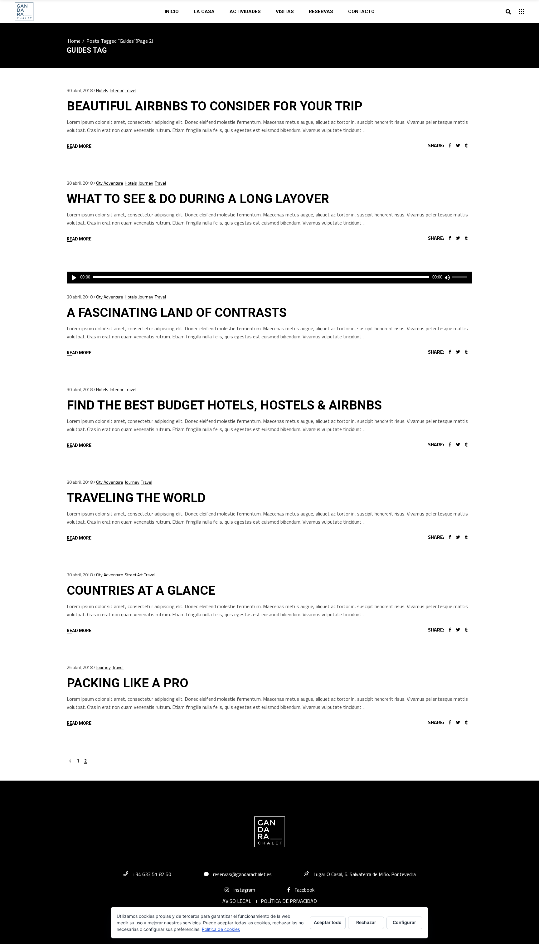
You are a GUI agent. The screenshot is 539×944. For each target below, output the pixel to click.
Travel (130, 90)
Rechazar (366, 922)
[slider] (460, 277)
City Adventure (109, 183)
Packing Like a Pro (127, 683)
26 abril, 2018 (80, 667)
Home (74, 41)
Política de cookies (221, 929)
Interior (117, 90)
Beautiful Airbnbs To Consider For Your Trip (214, 106)
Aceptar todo (328, 922)
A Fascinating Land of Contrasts (177, 312)
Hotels (102, 90)
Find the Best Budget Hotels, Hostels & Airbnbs (224, 405)
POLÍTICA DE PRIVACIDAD (289, 901)
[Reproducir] (74, 277)
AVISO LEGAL (236, 901)
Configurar (404, 922)
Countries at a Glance (141, 590)
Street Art (134, 574)
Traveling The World (136, 498)
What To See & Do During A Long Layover (198, 198)
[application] (269, 277)
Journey (145, 183)
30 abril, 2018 (80, 90)
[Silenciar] (447, 277)
